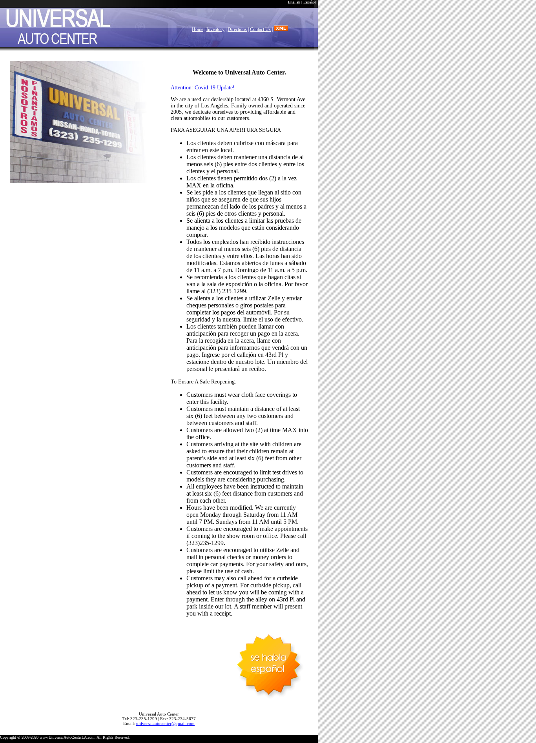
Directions (237, 29)
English (294, 2)
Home (197, 29)
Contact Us (260, 29)
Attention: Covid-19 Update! (203, 88)
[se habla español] (269, 662)
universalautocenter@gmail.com (165, 723)
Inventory (215, 29)
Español (309, 2)
